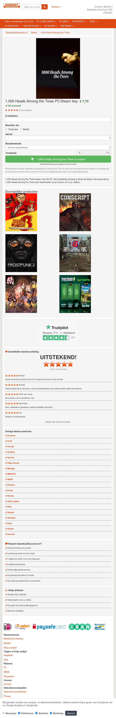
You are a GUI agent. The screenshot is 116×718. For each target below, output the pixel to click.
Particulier (13, 129)
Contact (98, 6)
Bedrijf (26, 129)
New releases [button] (31, 25)
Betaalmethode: (13, 143)
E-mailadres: (11, 115)
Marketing (58, 713)
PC (5, 667)
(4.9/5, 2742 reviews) (58, 369)
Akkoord (71, 713)
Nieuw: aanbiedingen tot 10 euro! (19, 21)
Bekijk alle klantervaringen (58, 421)
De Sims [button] (63, 21)
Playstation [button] (12, 25)
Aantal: (9, 134)
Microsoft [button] (79, 21)
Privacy (7, 696)
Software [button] (66, 25)
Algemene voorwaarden (15, 691)
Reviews (108, 12)
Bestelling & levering (96, 9)
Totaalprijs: (11, 152)
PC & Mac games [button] (46, 21)
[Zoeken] (45, 6)
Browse (56, 6)
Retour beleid (10, 647)
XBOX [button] (93, 21)
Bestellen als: (12, 125)
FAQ (110, 9)
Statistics (43, 713)
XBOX (6, 671)
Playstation (9, 676)
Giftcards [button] (50, 25)
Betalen (107, 6)
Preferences (27, 713)
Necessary (10, 713)
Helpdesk (8, 655)
